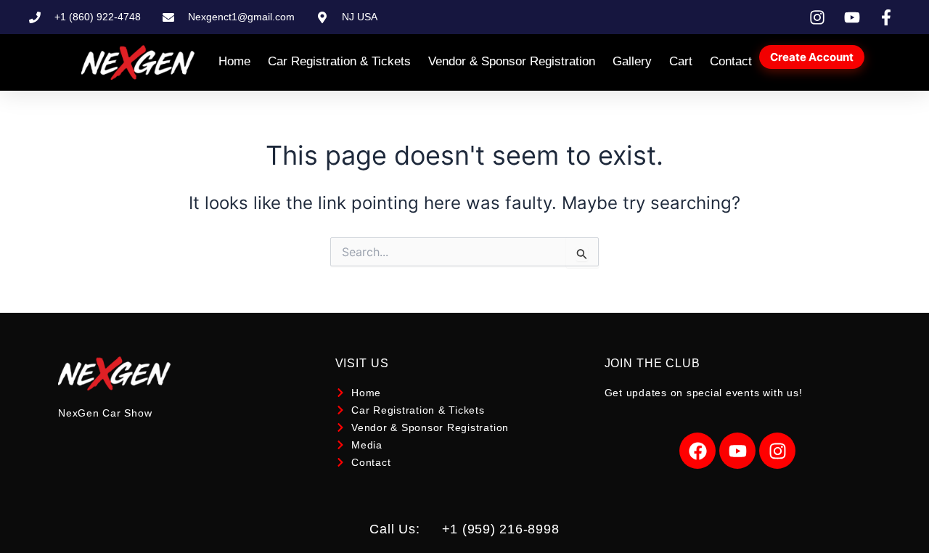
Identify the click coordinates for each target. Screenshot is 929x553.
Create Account (812, 57)
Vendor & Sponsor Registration (511, 61)
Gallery (632, 61)
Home (234, 61)
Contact (731, 61)
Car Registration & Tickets (339, 61)
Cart (680, 61)
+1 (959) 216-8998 (501, 529)
